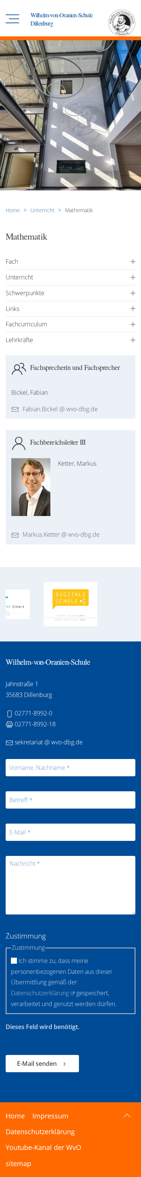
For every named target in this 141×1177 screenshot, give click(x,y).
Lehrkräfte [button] (19, 340)
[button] (12, 19)
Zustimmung (26, 936)
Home (15, 1115)
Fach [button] (12, 262)
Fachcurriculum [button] (26, 324)
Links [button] (12, 309)
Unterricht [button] (19, 277)
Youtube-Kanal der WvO (43, 1147)
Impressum (50, 1115)
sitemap (18, 1163)
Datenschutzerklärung (40, 993)
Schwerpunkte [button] (25, 293)
